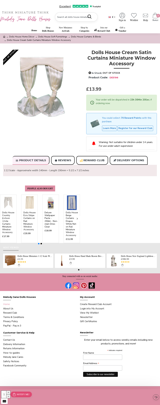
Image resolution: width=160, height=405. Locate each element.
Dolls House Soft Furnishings (52, 36)
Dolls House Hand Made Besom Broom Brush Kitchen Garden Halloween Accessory (86, 256)
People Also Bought (40, 188)
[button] (2, 219)
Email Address (91, 363)
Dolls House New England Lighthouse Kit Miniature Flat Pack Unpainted (138, 256)
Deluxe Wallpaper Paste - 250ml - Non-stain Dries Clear (51, 219)
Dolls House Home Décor (21, 36)
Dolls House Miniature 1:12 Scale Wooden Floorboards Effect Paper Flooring (35, 256)
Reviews (64, 160)
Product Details (32, 160)
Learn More (109, 128)
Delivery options (130, 160)
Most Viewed (11, 247)
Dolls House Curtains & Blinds (86, 36)
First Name (88, 353)
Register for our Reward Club (135, 128)
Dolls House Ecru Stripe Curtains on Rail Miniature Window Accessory (29, 221)
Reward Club (94, 160)
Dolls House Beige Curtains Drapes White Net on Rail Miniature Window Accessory (72, 224)
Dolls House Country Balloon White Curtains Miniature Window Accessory (8, 222)
